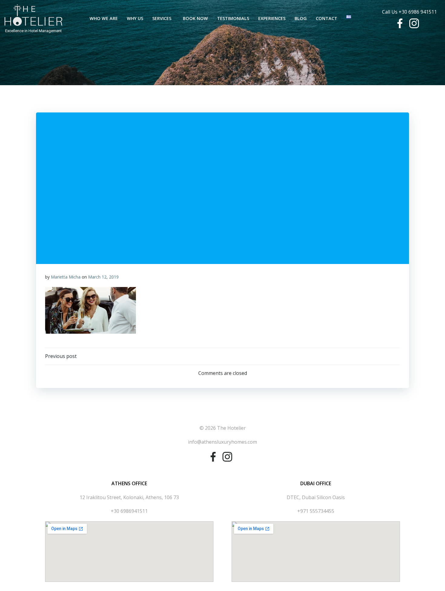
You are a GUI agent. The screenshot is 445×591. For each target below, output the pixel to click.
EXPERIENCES (271, 18)
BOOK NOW (195, 18)
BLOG (301, 18)
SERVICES (161, 18)
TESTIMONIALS (233, 18)
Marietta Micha (66, 277)
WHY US (135, 18)
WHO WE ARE (104, 18)
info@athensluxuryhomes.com (222, 442)
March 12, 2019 (103, 277)
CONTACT (326, 18)
